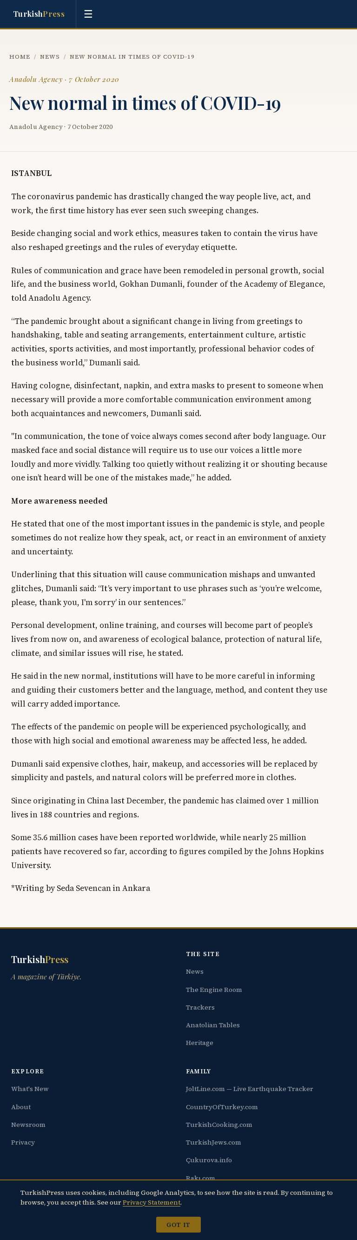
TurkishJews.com (213, 1142)
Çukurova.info (209, 1160)
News (50, 57)
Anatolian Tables (213, 1025)
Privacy (23, 1142)
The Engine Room (214, 989)
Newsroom (28, 1124)
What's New (30, 1088)
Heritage (199, 1042)
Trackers (200, 1007)
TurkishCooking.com (219, 1124)
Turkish (39, 13)
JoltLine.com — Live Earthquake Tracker (249, 1088)
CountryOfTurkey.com (222, 1107)
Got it (178, 1224)
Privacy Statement (151, 1202)
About (21, 1107)
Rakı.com (200, 1178)
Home (19, 57)
